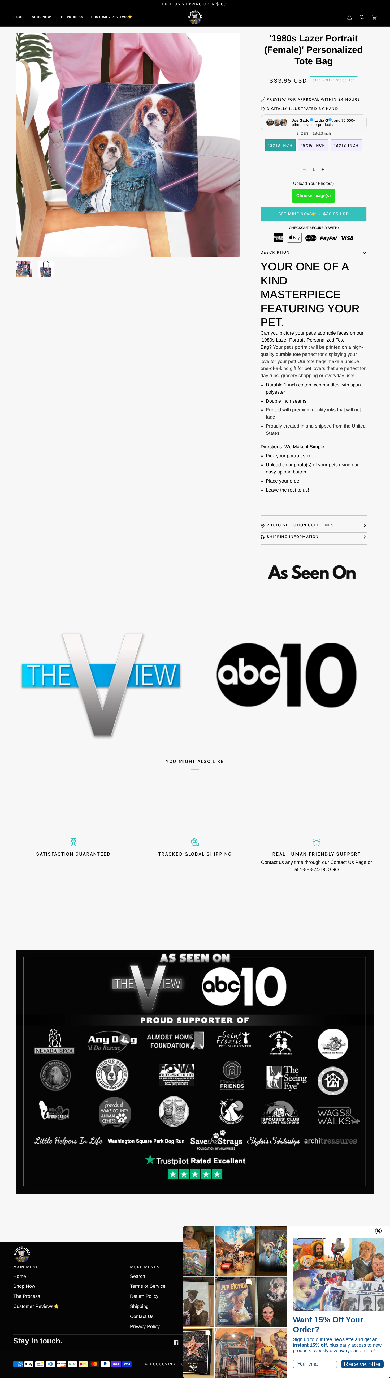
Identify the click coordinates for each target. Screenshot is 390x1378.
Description (275, 252)
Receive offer (362, 1364)
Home (19, 1276)
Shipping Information (293, 536)
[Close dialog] (378, 1231)
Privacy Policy (145, 1326)
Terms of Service (148, 1286)
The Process (26, 1296)
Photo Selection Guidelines (300, 525)
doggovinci (163, 1364)
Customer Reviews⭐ (36, 1306)
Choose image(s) (313, 195)
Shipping (139, 1306)
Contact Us (342, 862)
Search (137, 1276)
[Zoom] (26, 246)
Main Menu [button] (26, 1267)
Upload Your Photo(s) (313, 183)
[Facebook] (176, 1342)
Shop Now (24, 1286)
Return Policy (144, 1296)
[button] (41, 17)
